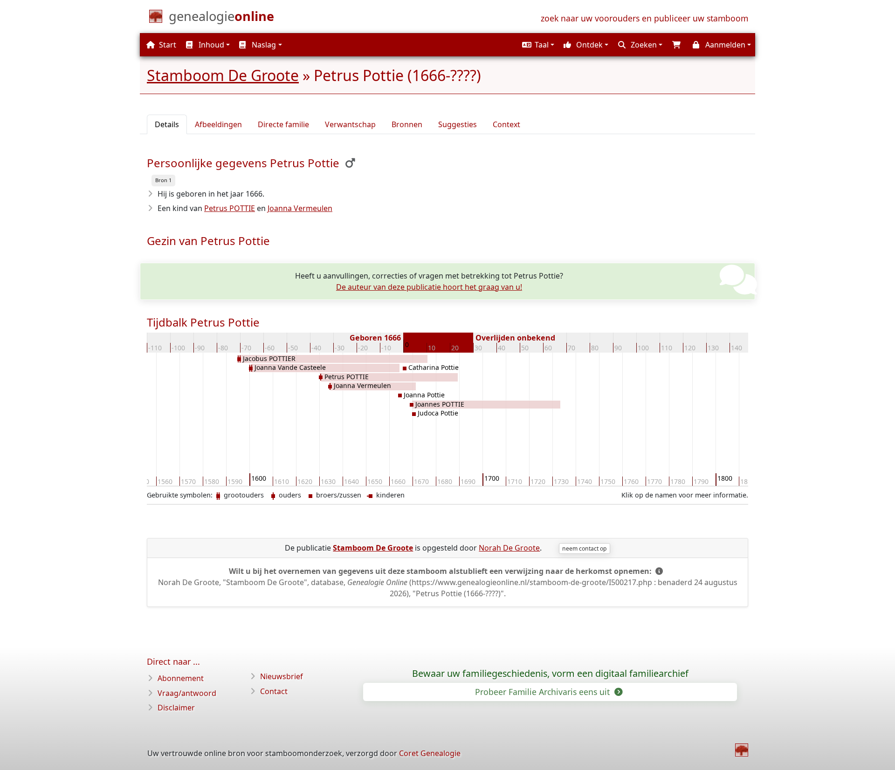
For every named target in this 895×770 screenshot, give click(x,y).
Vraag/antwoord (187, 693)
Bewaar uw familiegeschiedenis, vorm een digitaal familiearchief (550, 673)
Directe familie (283, 124)
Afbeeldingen (218, 124)
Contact (274, 691)
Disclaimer (176, 707)
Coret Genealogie (430, 753)
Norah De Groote (509, 548)
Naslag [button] (263, 45)
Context (506, 124)
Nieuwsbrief (281, 676)
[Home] (741, 749)
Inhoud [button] (210, 45)
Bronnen (407, 124)
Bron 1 (163, 180)
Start (166, 45)
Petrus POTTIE (229, 208)
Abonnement (181, 678)
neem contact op (584, 548)
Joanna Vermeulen (300, 208)
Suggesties (457, 124)
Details (167, 124)
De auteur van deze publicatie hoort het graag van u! (429, 287)
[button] (537, 45)
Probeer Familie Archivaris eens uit (543, 691)
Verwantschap (350, 124)
